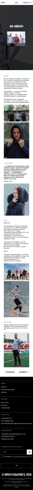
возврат (4, 392)
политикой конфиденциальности (22, 456)
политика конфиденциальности (13, 434)
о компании (5, 408)
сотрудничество (7, 421)
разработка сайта (7, 439)
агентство (5, 402)
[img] (16, 2)
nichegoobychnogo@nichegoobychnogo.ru (16, 423)
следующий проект (23, 372)
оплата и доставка (7, 389)
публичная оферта (7, 436)
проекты (4, 405)
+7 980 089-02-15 (6, 418)
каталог (4, 387)
